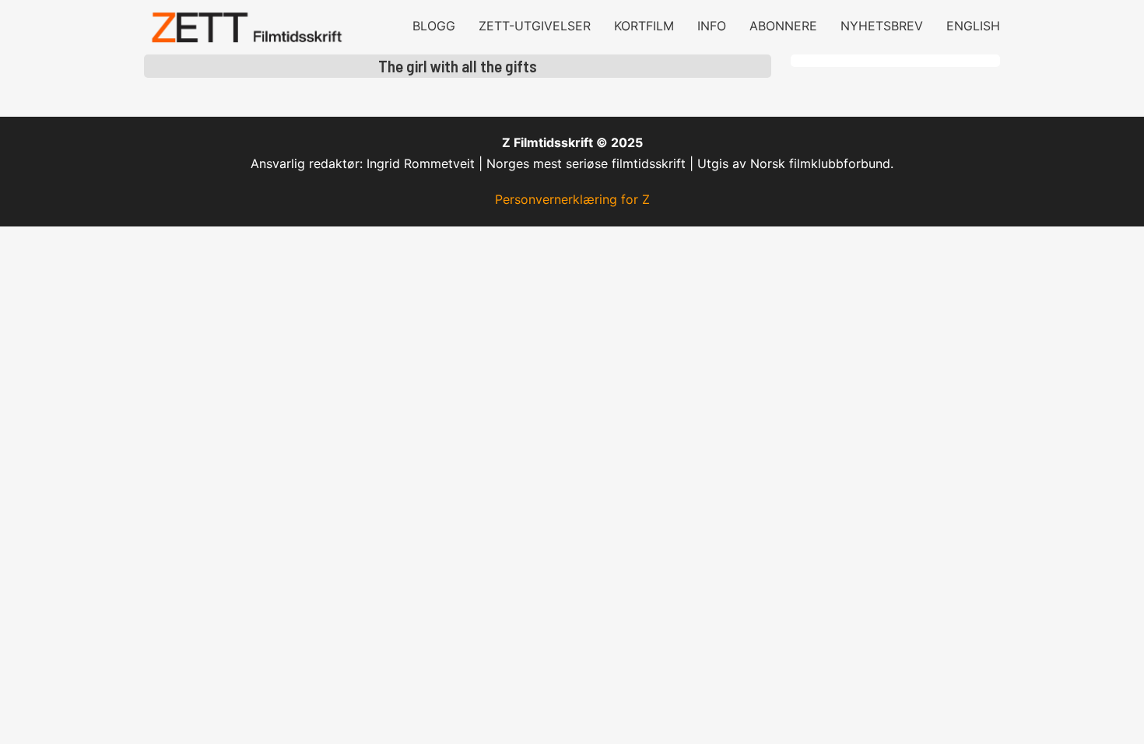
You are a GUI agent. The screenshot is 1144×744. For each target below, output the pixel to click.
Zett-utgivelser (535, 25)
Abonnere (783, 25)
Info (711, 25)
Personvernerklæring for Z (572, 199)
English (973, 25)
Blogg (433, 25)
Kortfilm (644, 25)
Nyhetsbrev (881, 25)
